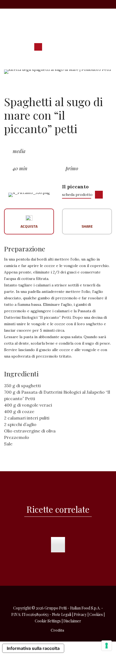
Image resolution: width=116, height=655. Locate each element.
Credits (57, 630)
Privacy (80, 614)
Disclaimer (72, 620)
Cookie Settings (48, 620)
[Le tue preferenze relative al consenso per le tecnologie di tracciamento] (106, 645)
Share (87, 225)
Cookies (96, 614)
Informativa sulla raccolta (33, 648)
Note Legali (61, 614)
